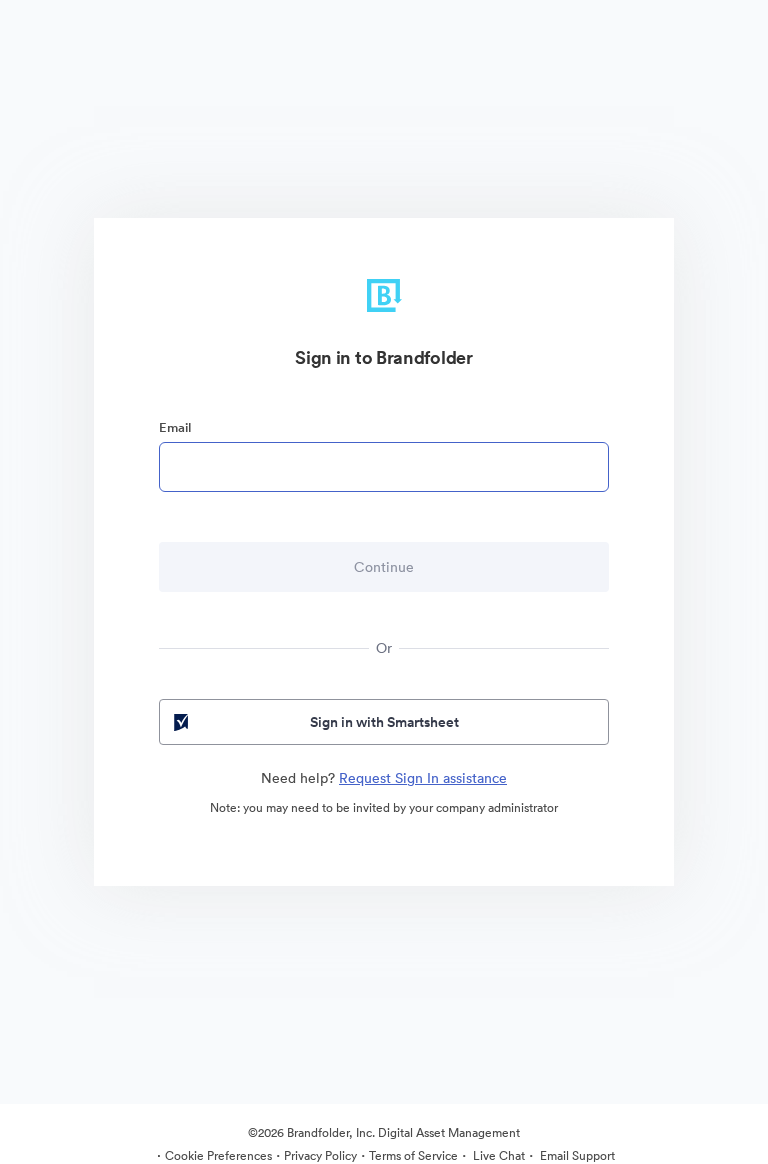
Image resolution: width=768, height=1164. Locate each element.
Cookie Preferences (218, 1155)
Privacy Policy (320, 1155)
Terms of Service (413, 1155)
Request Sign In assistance (423, 778)
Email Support (576, 1155)
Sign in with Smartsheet (384, 722)
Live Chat (497, 1155)
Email (175, 427)
